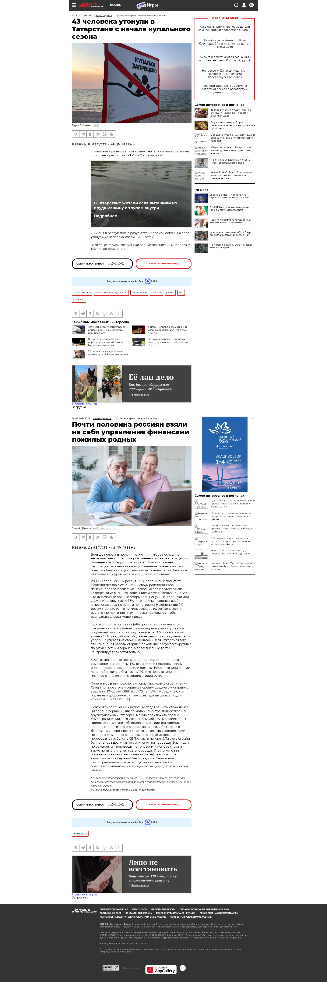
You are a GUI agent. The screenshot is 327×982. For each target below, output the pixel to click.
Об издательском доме (114, 909)
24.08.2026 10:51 (81, 418)
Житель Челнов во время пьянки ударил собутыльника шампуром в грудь (168, 330)
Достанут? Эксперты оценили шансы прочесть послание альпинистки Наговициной (233, 503)
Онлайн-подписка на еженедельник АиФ (204, 909)
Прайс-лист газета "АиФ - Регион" (175, 913)
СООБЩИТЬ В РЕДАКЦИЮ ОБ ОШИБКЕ (191, 917)
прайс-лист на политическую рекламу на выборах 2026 (133, 917)
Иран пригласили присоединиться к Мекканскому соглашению (231, 221)
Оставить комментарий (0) (163, 263)
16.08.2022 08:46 (81, 15)
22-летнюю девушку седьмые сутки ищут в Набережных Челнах (108, 353)
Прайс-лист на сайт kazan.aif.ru (219, 913)
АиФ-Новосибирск (104, 528)
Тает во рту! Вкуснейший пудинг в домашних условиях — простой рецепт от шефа (231, 112)
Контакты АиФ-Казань (138, 913)
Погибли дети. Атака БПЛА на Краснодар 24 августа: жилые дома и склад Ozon (225, 43)
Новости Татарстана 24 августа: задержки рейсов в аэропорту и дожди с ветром (225, 89)
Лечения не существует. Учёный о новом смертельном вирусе (230, 161)
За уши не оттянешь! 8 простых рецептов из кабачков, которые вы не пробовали (233, 125)
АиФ (96, 125)
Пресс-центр (139, 909)
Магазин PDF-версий (163, 909)
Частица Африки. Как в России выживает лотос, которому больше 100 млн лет (231, 528)
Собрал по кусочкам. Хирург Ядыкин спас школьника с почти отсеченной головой (233, 137)
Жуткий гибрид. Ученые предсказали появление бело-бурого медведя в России (233, 566)
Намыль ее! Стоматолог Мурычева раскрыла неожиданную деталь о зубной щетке (231, 516)
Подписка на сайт (110, 913)
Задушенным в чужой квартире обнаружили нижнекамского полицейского (106, 330)
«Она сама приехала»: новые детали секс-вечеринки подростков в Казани (224, 28)
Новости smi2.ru (84, 404)
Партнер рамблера (132, 968)
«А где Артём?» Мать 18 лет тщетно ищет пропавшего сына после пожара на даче (231, 175)
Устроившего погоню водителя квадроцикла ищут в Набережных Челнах (168, 342)
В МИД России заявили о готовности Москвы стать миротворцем (232, 208)
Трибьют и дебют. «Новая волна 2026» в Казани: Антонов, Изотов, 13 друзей (224, 58)
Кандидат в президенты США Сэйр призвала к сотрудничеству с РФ (230, 233)
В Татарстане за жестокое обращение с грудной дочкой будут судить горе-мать (106, 342)
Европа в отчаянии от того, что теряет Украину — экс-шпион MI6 (229, 196)
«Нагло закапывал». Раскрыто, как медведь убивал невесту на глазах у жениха (232, 150)
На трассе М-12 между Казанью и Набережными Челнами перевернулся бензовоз (225, 74)
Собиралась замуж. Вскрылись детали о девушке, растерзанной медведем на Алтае (230, 541)
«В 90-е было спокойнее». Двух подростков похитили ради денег (231, 552)
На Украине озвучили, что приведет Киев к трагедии (231, 246)
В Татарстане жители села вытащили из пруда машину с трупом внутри (135, 205)
